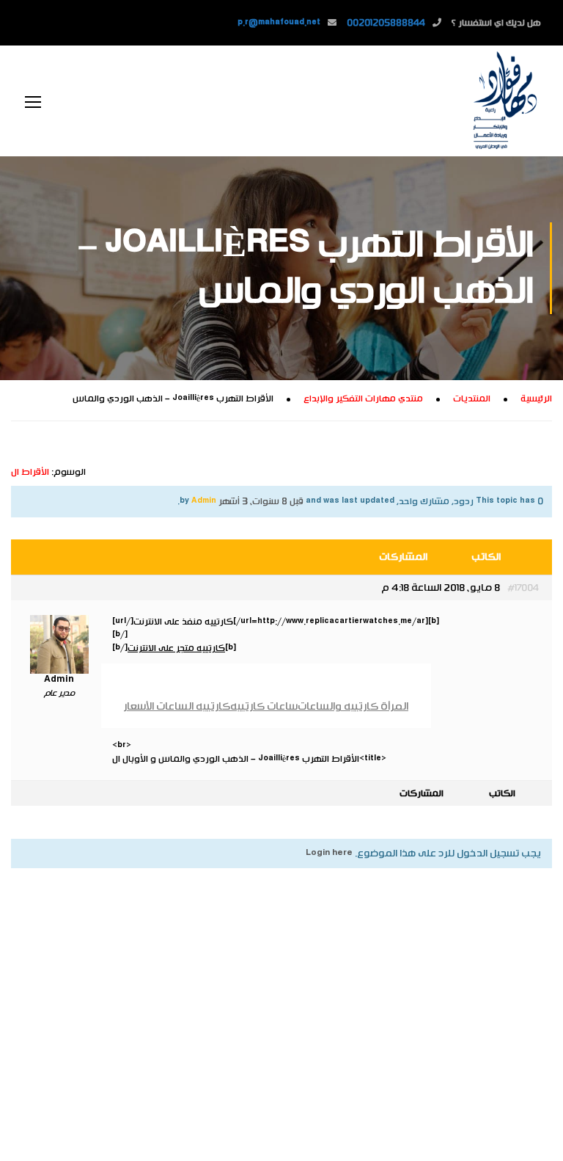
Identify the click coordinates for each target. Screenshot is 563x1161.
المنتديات (471, 398)
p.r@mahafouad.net (279, 22)
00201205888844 (386, 22)
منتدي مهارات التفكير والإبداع (363, 398)
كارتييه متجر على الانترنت (176, 648)
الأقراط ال (30, 471)
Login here (329, 853)
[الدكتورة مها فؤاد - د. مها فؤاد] (504, 101)
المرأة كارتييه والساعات (353, 706)
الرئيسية (536, 398)
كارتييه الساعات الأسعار (176, 706)
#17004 (523, 587)
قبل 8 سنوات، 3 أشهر (260, 501)
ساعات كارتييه (264, 706)
